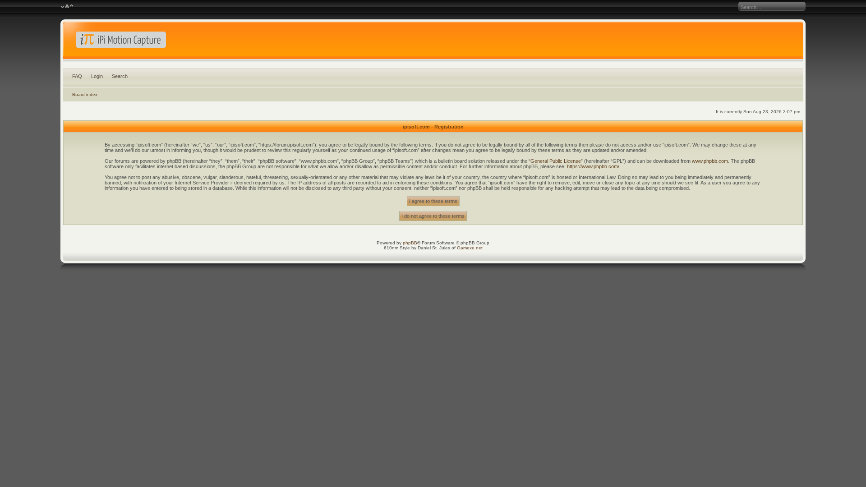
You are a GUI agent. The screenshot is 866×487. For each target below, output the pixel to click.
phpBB (410, 242)
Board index (84, 94)
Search (120, 76)
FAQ (77, 76)
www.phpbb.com (710, 161)
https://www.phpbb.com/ (593, 166)
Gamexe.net (470, 247)
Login (97, 76)
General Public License (555, 161)
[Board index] (432, 42)
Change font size (67, 7)
